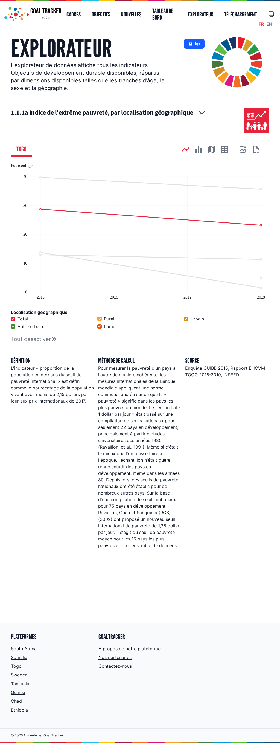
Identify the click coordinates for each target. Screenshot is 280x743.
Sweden (19, 675)
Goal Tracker (53, 735)
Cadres (73, 14)
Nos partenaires (115, 657)
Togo (16, 666)
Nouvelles (131, 14)
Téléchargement (240, 14)
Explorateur (200, 14)
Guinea (18, 692)
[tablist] (140, 149)
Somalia (19, 657)
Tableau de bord (162, 14)
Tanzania (20, 683)
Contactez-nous (115, 666)
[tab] (21, 149)
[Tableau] (224, 149)
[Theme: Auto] (271, 14)
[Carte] (211, 149)
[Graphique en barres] (198, 149)
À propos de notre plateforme (129, 648)
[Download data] (256, 149)
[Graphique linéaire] (185, 149)
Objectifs (101, 14)
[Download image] (242, 149)
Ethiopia (19, 710)
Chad (16, 701)
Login (197, 44)
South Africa (24, 648)
